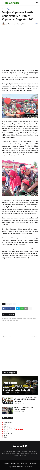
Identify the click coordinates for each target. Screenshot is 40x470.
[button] (2, 2)
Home (3, 9)
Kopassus (10, 9)
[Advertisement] (20, 47)
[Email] (26, 308)
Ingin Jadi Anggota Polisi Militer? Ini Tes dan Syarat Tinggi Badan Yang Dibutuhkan (25, 399)
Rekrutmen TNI (8, 422)
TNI (14, 304)
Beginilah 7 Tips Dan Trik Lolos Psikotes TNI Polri (23, 408)
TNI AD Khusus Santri (10, 428)
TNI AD (6, 426)
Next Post (34, 337)
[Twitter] (18, 308)
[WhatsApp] (22, 308)
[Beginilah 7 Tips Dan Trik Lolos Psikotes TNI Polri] (7, 410)
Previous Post (7, 337)
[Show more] (30, 308)
